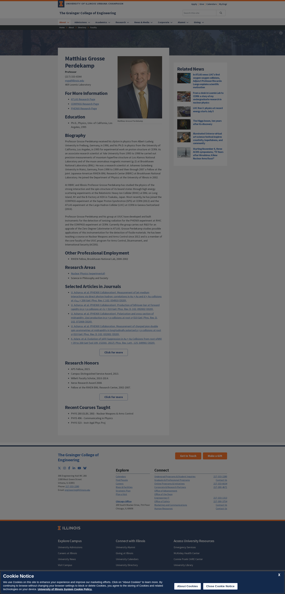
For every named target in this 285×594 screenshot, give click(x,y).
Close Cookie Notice (220, 586)
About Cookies (187, 586)
